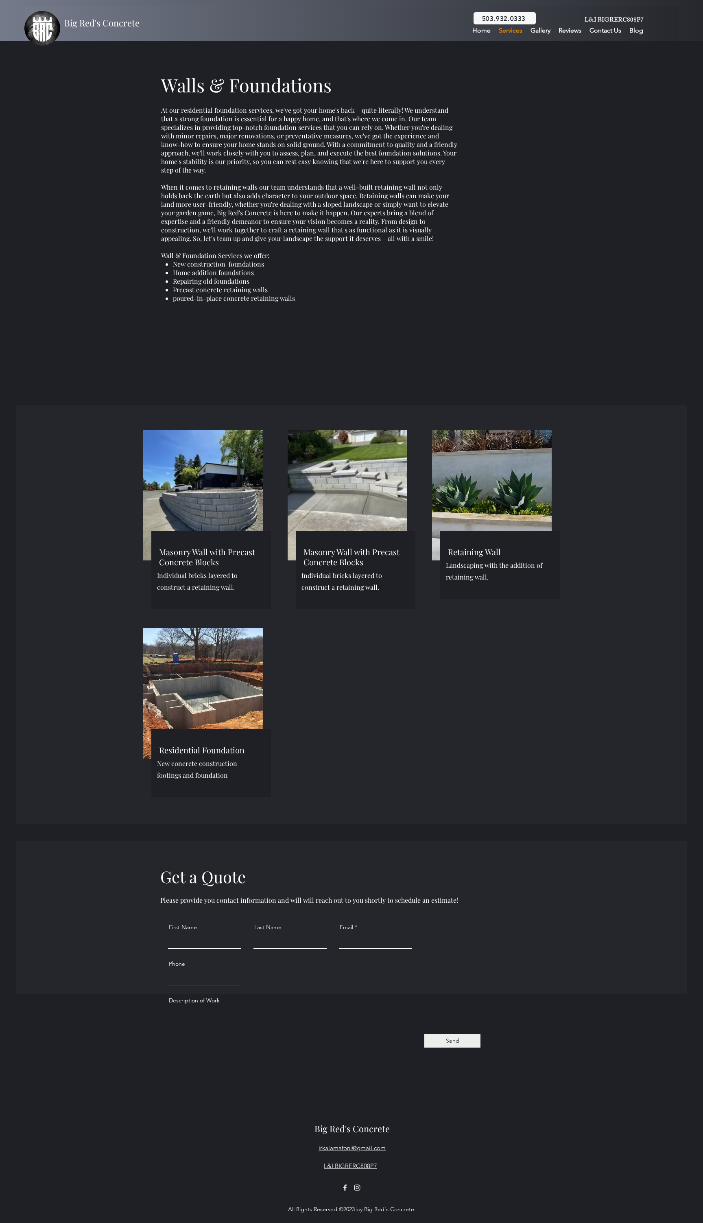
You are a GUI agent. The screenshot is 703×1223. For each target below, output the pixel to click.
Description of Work (194, 1000)
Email (346, 927)
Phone (177, 964)
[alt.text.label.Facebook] (345, 1188)
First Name (183, 927)
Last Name (268, 927)
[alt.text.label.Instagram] (357, 1188)
